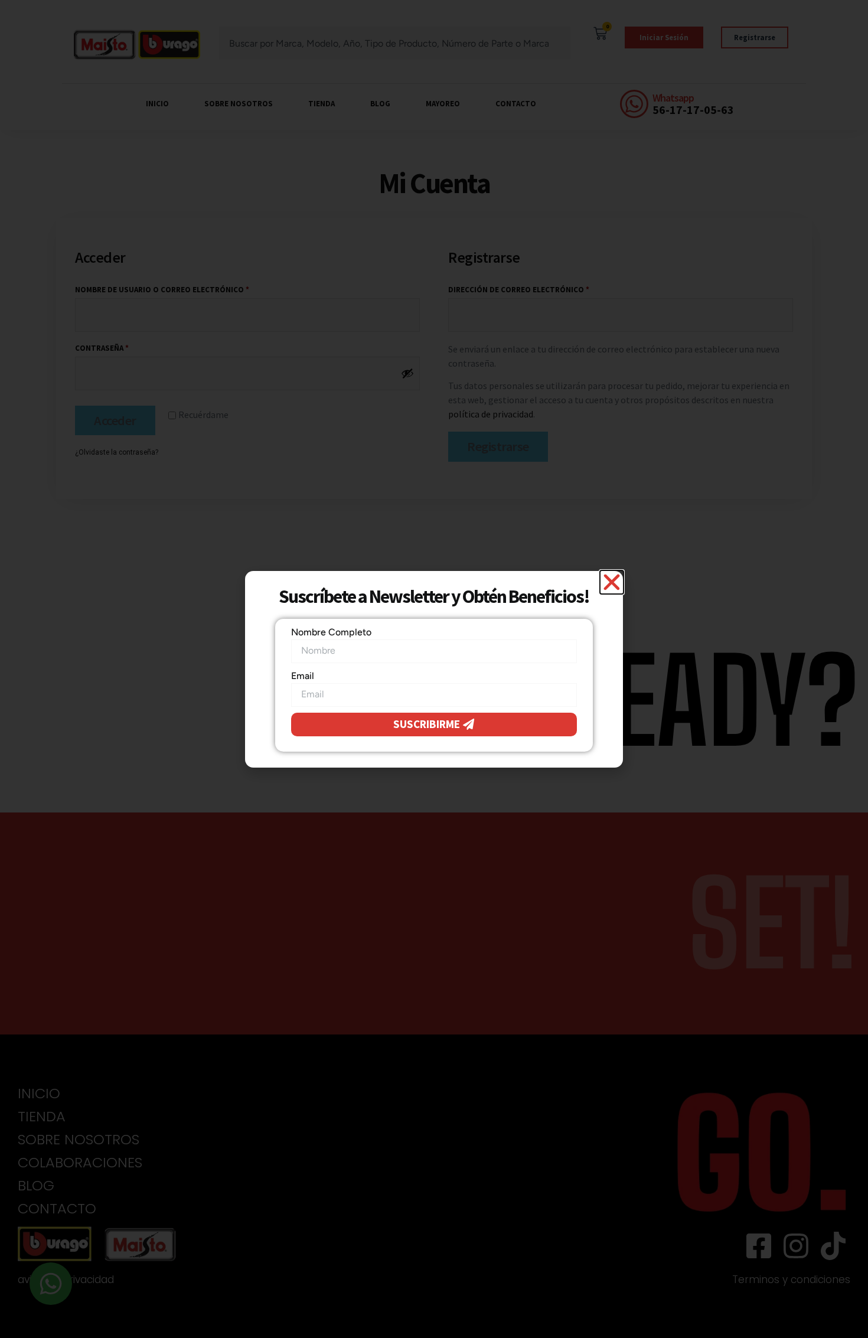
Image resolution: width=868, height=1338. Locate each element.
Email (302, 675)
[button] (612, 582)
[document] (434, 669)
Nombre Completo (331, 632)
